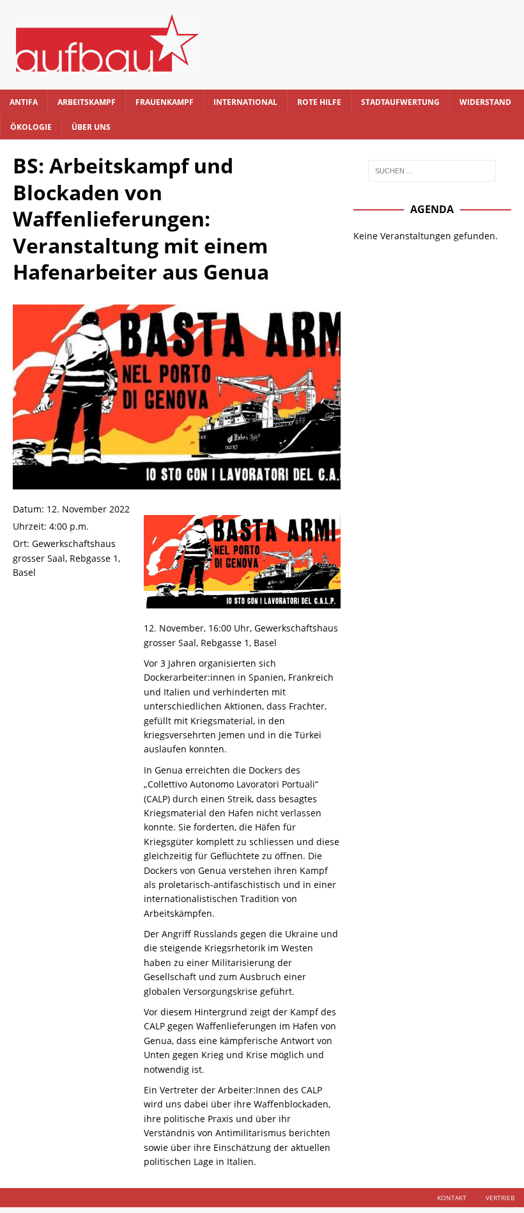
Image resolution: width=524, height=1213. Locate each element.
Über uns (91, 127)
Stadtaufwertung (400, 102)
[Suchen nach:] (432, 171)
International (245, 102)
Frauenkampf (164, 102)
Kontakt (451, 1197)
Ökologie (31, 127)
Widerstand (485, 102)
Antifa (24, 102)
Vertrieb (500, 1197)
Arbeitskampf (87, 102)
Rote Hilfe (319, 102)
